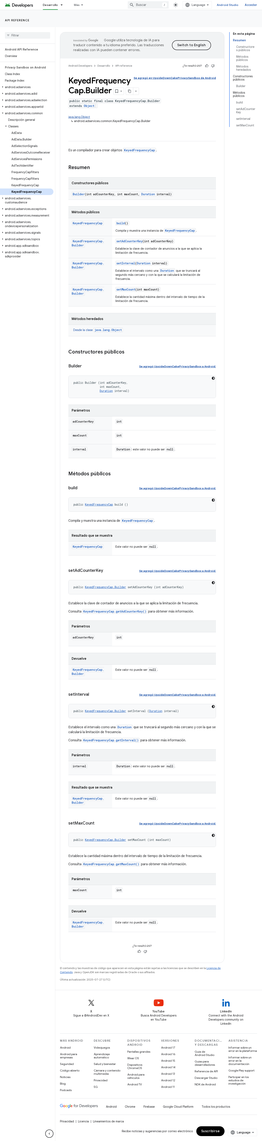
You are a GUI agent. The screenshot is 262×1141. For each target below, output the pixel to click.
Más (77, 5)
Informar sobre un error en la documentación (240, 1061)
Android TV (134, 1084)
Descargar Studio (206, 1078)
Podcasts (66, 1090)
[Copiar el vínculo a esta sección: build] (81, 488)
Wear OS (133, 1058)
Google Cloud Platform (178, 1106)
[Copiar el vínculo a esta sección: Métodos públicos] (115, 474)
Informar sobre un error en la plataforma (242, 1049)
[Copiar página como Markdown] (129, 91)
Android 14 (168, 1067)
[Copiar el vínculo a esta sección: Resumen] (94, 167)
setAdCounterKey (129, 241)
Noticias (65, 1077)
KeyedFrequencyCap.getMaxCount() (111, 864)
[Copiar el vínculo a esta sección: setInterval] (93, 694)
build (120, 223)
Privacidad (100, 1080)
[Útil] (207, 66)
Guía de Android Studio (204, 1053)
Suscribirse (210, 1131)
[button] (26, 87)
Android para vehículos (136, 1076)
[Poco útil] (213, 66)
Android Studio (227, 5)
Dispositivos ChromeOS (134, 1066)
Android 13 (168, 1074)
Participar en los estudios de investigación (238, 1080)
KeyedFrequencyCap (139, 150)
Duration (148, 194)
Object (89, 106)
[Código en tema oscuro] (213, 378)
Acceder (251, 5)
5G (96, 1087)
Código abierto (69, 1070)
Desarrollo (50, 5)
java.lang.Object (79, 117)
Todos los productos (216, 1106)
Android (65, 1047)
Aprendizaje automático (102, 1055)
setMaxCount (125, 289)
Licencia (83, 1121)
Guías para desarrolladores (205, 1063)
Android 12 (168, 1080)
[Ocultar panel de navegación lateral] (49, 1134)
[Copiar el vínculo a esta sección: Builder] (86, 366)
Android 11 (168, 1087)
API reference (17, 20)
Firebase (149, 1106)
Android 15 (168, 1060)
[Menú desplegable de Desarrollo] (63, 5)
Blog (63, 1083)
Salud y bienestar (105, 1064)
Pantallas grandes (138, 1051)
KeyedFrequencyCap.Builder (105, 587)
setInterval (125, 263)
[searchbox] (27, 35)
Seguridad (67, 1064)
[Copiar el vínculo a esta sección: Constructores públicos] (128, 352)
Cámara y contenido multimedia (107, 1072)
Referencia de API (206, 1071)
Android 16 (168, 1054)
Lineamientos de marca (108, 1121)
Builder (79, 194)
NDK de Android (205, 1084)
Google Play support (241, 1070)
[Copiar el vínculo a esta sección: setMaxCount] (98, 823)
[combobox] (148, 5)
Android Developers (80, 65)
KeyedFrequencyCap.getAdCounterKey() (114, 611)
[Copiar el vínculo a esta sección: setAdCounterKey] (107, 570)
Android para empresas (68, 1055)
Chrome (130, 1106)
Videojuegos (102, 1047)
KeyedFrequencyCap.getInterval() (111, 740)
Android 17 (168, 1047)
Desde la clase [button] (97, 330)
